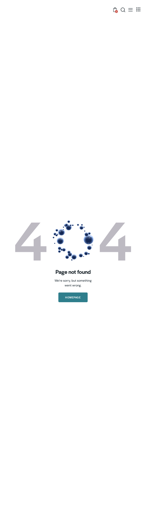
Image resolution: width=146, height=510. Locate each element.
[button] (130, 9)
